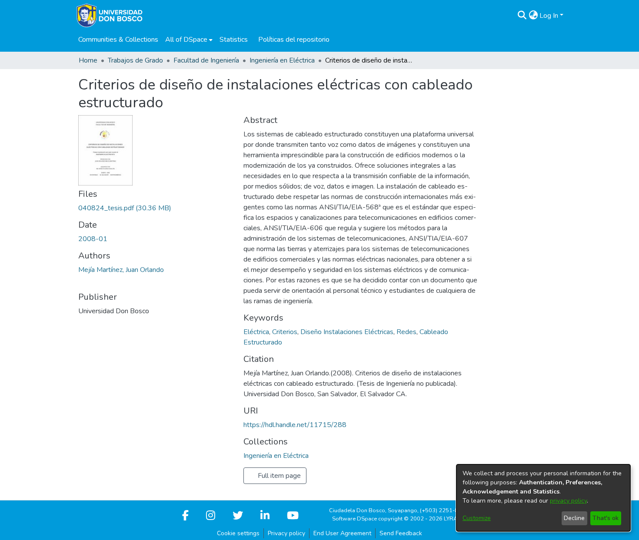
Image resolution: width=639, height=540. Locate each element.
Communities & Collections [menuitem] (118, 39)
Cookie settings (238, 533)
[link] (124, 208)
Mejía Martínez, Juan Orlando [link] (121, 270)
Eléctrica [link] (256, 332)
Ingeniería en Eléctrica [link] (282, 60)
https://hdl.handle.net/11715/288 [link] (294, 425)
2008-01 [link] (92, 239)
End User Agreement (342, 533)
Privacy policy (286, 533)
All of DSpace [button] (186, 39)
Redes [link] (406, 332)
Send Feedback (400, 533)
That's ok (605, 518)
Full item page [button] (278, 475)
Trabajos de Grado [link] (135, 60)
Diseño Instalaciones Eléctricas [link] (346, 332)
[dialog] (543, 497)
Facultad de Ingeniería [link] (206, 60)
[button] (521, 15)
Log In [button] (549, 15)
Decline (574, 518)
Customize (477, 518)
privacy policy (568, 501)
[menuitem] (189, 39)
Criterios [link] (284, 332)
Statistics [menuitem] (234, 39)
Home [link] (88, 60)
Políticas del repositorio (293, 39)
